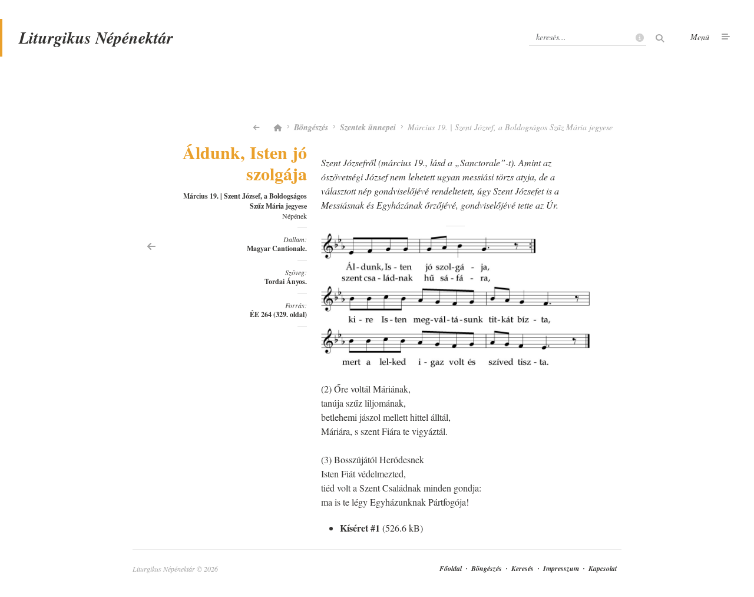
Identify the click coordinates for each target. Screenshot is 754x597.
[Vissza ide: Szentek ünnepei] (256, 127)
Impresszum (561, 568)
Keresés (522, 568)
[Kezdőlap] (278, 127)
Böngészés (311, 127)
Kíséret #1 (360, 528)
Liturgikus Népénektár (96, 37)
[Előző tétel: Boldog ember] (151, 245)
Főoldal (450, 568)
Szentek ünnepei (368, 127)
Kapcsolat (602, 568)
